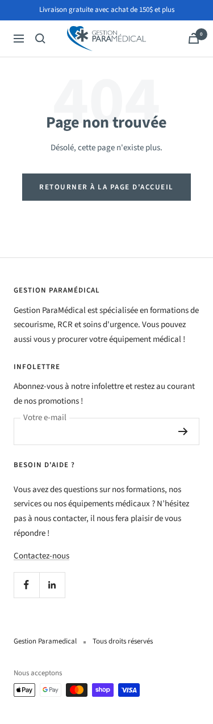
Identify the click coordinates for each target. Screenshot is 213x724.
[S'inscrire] (183, 431)
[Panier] (193, 38)
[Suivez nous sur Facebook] (26, 585)
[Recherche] (40, 38)
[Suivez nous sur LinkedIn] (52, 585)
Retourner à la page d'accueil (106, 187)
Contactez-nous (41, 556)
